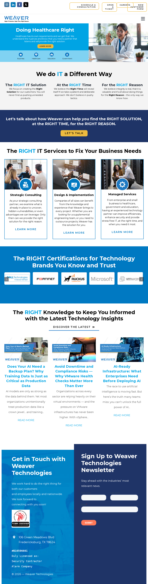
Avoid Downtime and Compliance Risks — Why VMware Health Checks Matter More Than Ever (74, 376)
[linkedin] (13, 4)
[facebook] (19, 4)
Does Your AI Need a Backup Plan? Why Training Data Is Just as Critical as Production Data (26, 376)
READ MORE (26, 420)
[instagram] (6, 4)
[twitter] (25, 4)
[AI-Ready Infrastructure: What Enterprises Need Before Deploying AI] (122, 349)
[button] (6, 279)
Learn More (45, 46)
